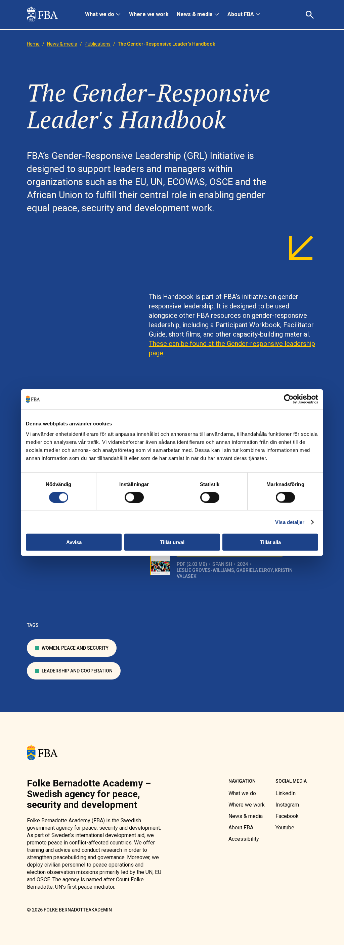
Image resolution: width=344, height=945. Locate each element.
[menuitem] (103, 14)
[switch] (134, 497)
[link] (42, 15)
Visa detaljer (289, 522)
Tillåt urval (172, 542)
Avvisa (74, 542)
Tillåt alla (270, 542)
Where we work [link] (149, 14)
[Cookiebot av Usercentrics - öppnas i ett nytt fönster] (288, 399)
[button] (310, 14)
